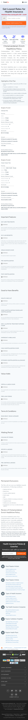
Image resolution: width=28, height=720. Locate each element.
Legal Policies (23, 714)
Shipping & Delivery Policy (7, 714)
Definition (5, 224)
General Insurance (6, 667)
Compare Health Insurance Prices (14, 23)
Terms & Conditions (19, 715)
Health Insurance (6, 671)
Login (25, 2)
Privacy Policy (16, 714)
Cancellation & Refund (9, 715)
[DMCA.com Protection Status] (7, 654)
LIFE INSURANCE (5, 674)
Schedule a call (21, 553)
